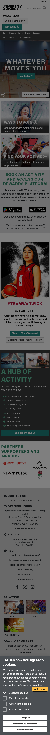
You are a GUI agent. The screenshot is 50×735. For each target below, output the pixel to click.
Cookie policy (40, 689)
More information (25, 729)
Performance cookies (20, 709)
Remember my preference (25, 723)
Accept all (25, 717)
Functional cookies (18, 698)
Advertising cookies (19, 703)
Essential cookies (18, 692)
